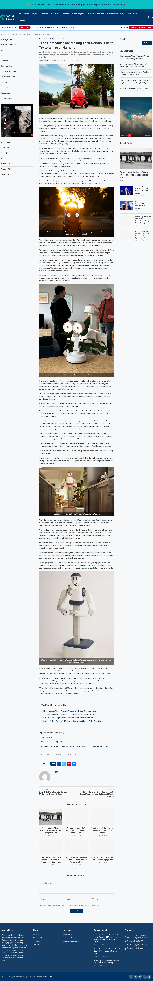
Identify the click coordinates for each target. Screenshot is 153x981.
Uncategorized (6, 98)
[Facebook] (121, 27)
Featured (65, 14)
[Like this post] (54, 764)
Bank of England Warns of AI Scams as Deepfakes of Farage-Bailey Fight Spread (73, 721)
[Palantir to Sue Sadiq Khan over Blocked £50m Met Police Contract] (102, 817)
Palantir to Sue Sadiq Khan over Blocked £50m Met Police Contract (68, 718)
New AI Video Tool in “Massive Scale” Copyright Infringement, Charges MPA (107, 951)
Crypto (35, 14)
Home (3, 34)
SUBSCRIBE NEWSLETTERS (142, 27)
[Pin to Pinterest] (69, 764)
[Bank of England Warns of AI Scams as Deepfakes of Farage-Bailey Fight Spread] (50, 846)
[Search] (152, 17)
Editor (48, 60)
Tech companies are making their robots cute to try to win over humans (82, 746)
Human (58, 754)
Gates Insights (78, 14)
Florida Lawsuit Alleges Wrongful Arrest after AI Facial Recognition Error (70, 711)
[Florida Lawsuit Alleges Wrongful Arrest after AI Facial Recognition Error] (50, 817)
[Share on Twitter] (64, 764)
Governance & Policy (115, 14)
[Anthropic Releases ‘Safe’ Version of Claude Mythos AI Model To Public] (76, 817)
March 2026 (5, 164)
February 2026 (6, 169)
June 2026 (5, 148)
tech (84, 754)
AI (20, 14)
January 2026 (6, 174)
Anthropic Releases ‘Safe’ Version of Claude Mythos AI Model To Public (69, 714)
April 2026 (4, 158)
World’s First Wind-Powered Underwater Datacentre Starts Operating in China (60, 27)
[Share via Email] (74, 764)
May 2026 (4, 153)
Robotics (44, 14)
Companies (49, 754)
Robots (77, 754)
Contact (22, 20)
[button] (32, 27)
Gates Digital (47, 977)
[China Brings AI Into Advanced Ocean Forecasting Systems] (102, 846)
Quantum (54, 14)
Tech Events (132, 14)
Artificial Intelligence (8, 45)
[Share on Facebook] (59, 764)
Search (122, 39)
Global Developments (95, 14)
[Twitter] (124, 27)
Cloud (26, 14)
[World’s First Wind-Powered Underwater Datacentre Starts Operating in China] (76, 846)
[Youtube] (127, 27)
